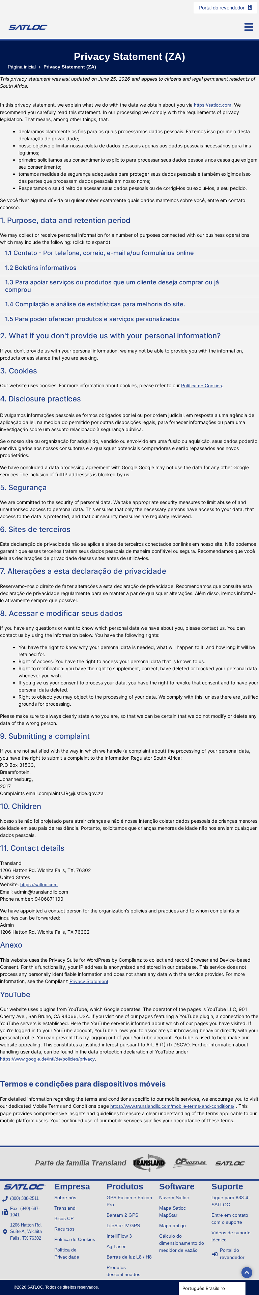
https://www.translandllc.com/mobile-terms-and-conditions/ (172, 1106)
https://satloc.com (212, 105)
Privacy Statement (88, 981)
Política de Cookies (201, 385)
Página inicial (22, 66)
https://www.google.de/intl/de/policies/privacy (47, 1059)
